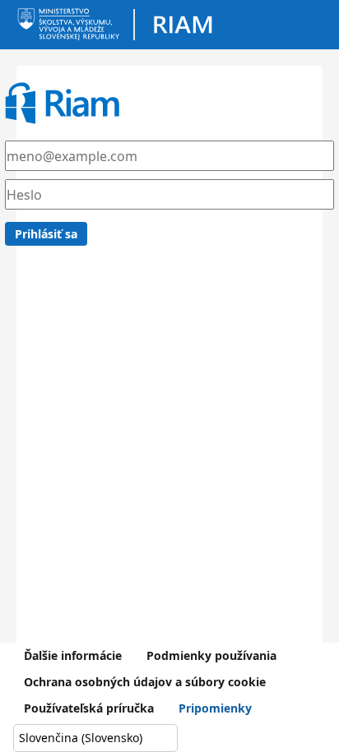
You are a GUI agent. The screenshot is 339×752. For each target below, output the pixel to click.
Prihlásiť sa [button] (46, 234)
